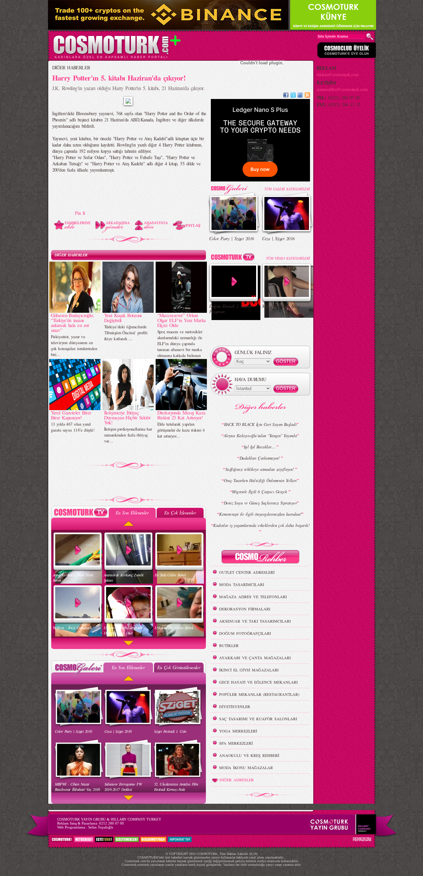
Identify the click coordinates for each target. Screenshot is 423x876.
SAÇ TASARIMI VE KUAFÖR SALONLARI (258, 718)
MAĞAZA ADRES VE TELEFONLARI (253, 596)
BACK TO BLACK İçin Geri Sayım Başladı (260, 424)
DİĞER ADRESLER (236, 779)
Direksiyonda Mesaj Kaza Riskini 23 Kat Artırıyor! (181, 415)
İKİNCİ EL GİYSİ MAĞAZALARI (249, 669)
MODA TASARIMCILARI (241, 584)
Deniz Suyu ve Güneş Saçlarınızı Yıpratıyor (260, 503)
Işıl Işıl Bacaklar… (260, 447)
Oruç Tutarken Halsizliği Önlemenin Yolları (260, 480)
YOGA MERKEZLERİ (238, 730)
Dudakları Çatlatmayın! (260, 458)
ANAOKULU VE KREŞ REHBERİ (249, 755)
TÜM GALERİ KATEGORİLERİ (287, 188)
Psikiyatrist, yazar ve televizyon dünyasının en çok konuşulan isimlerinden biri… (74, 345)
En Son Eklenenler (132, 512)
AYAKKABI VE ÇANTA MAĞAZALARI (255, 657)
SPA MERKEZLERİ (236, 743)
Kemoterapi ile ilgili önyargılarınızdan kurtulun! (260, 514)
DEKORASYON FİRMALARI (244, 608)
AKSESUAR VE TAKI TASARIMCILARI (255, 621)
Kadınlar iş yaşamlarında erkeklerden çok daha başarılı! (261, 525)
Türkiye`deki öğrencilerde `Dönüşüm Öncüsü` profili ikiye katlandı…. (126, 332)
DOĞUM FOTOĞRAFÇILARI (245, 633)
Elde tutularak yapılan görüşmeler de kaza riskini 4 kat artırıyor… (181, 430)
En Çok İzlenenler (180, 512)
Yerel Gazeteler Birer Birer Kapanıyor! (71, 415)
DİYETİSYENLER (234, 706)
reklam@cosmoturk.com (338, 74)
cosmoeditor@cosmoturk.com (342, 89)
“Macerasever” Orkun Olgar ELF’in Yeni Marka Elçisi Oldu (181, 320)
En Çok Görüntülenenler (178, 667)
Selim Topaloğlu (100, 827)
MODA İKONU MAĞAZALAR (246, 767)
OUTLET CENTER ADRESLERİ (247, 572)
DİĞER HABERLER (71, 67)
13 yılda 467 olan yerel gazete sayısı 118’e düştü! (72, 427)
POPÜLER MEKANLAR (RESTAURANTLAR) (259, 694)
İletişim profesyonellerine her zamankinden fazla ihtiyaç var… (128, 435)
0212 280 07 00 (111, 823)
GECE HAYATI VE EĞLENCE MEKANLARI (258, 682)
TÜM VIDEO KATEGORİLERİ (288, 258)
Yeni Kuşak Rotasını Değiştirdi (123, 317)
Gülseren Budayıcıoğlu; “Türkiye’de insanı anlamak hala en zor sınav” (72, 322)
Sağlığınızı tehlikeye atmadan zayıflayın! (260, 469)
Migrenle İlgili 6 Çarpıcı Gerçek (260, 492)
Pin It (80, 213)
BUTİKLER (229, 645)
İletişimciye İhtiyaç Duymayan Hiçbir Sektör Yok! (127, 417)
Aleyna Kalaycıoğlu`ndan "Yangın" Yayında (260, 435)
